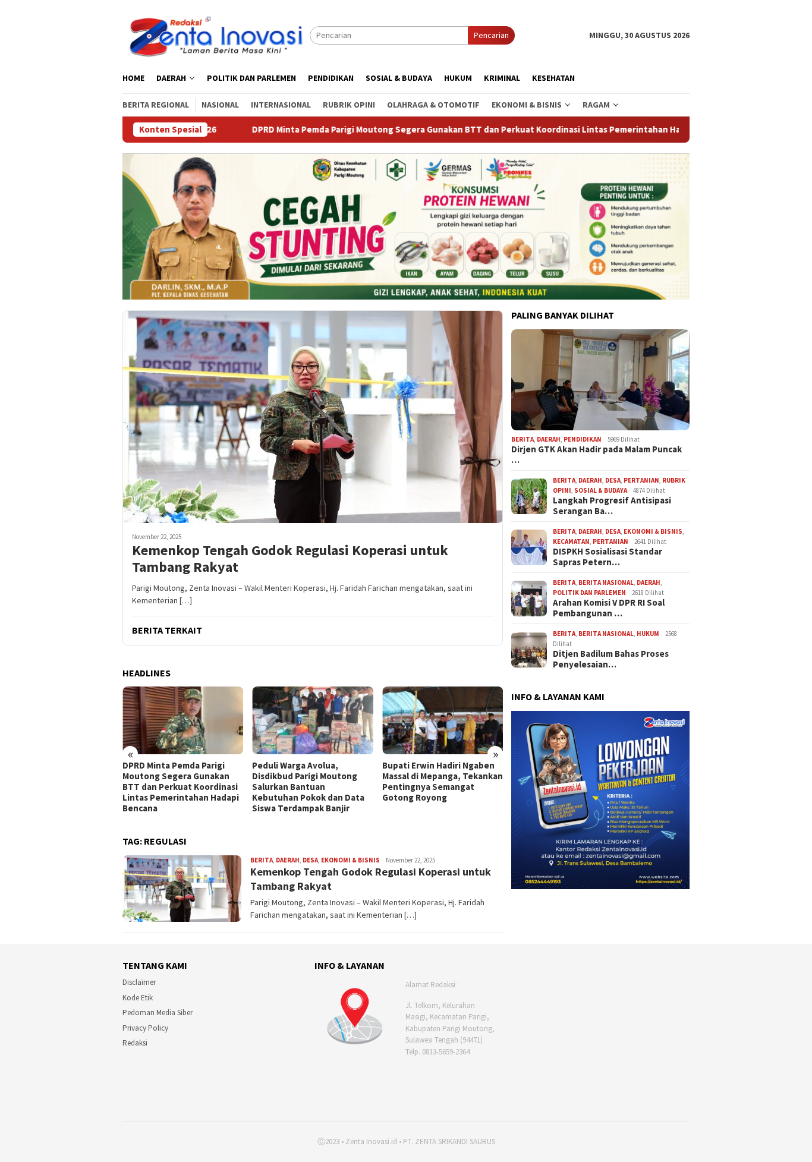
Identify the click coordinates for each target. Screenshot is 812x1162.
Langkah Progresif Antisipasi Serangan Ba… (612, 506)
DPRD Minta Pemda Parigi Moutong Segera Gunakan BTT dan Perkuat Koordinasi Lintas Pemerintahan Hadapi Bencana (403, 129)
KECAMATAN (571, 541)
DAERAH (288, 860)
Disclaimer (139, 982)
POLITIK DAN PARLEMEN (589, 592)
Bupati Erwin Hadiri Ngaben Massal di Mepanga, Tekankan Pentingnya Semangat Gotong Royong (442, 781)
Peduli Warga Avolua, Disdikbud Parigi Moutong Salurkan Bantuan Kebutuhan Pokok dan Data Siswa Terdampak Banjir (308, 787)
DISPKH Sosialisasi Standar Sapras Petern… (607, 557)
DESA (310, 860)
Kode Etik (137, 998)
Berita (261, 860)
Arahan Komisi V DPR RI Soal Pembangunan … (609, 608)
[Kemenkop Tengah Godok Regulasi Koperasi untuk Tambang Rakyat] (312, 416)
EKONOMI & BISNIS (350, 860)
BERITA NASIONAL (606, 583)
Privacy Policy (145, 1028)
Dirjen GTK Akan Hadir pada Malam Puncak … (596, 455)
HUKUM (648, 634)
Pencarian (491, 35)
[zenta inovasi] (216, 34)
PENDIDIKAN (583, 439)
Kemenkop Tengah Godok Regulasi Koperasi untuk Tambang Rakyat (290, 559)
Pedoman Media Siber (157, 1012)
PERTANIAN (641, 481)
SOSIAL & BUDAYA (600, 490)
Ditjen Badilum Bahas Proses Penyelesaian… (611, 659)
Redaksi (134, 1043)
